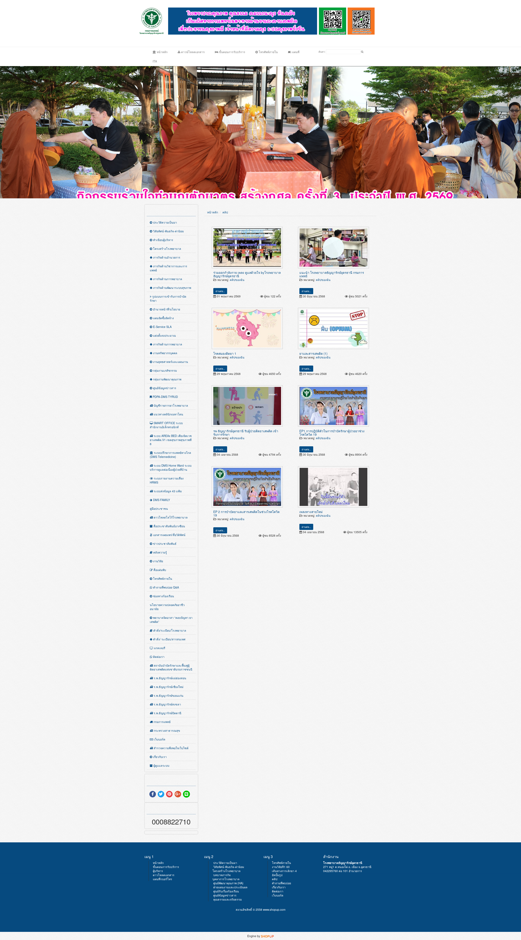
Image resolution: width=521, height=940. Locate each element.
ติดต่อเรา (158, 657)
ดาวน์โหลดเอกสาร (192, 52)
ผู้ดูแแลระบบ (161, 765)
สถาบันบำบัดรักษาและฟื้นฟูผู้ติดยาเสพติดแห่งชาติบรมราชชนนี (171, 667)
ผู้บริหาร (158, 871)
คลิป (225, 212)
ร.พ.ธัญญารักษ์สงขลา (167, 704)
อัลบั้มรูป (277, 875)
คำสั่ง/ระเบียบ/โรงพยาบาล (169, 630)
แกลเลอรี (159, 648)
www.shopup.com (274, 909)
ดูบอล (379, 21)
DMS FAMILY (161, 500)
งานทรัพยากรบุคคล (164, 353)
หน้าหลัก (161, 52)
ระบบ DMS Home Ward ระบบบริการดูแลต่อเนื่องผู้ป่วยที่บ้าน (171, 467)
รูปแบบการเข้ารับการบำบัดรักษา (168, 298)
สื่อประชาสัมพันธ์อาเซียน (169, 526)
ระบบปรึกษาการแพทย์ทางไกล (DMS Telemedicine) (170, 455)
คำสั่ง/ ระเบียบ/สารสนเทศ (168, 639)
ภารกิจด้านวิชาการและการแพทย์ (168, 268)
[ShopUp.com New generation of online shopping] (267, 936)
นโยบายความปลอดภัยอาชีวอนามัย (167, 607)
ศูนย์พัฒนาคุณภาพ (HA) (228, 883)
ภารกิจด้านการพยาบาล (167, 279)
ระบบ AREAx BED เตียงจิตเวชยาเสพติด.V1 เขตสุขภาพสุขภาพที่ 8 (171, 440)
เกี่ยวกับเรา (159, 757)
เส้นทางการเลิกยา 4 (284, 871)
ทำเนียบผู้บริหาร (162, 240)
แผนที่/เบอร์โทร (162, 879)
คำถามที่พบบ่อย (281, 883)
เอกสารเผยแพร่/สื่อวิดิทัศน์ (168, 535)
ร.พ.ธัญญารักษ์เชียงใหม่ (168, 687)
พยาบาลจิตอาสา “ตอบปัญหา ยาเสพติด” (171, 620)
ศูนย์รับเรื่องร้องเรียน (226, 891)
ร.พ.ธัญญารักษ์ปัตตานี (167, 713)
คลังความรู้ (159, 552)
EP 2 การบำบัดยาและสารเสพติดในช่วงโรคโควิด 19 (246, 513)
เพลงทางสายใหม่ (311, 511)
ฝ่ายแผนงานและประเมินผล (230, 887)
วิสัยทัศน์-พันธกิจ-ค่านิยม (168, 231)
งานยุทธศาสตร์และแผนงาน (170, 362)
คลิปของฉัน (237, 280)
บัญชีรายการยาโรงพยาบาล (170, 405)
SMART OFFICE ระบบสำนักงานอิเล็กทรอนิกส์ (166, 425)
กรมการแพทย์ (162, 722)
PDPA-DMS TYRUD (165, 397)
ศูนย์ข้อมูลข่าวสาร (164, 388)
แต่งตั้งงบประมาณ (164, 335)
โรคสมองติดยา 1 (224, 353)
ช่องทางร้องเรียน (163, 596)
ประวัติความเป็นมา (164, 222)
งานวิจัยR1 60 (281, 867)
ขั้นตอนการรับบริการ (231, 52)
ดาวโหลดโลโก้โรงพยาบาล (170, 517)
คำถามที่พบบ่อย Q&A (165, 587)
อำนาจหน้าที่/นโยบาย (166, 309)
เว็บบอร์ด (159, 739)
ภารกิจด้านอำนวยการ (166, 257)
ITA (155, 61)
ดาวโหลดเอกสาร (163, 875)
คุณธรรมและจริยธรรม (227, 899)
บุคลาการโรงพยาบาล (226, 879)
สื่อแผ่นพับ (159, 570)
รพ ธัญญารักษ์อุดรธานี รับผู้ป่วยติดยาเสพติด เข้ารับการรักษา (245, 433)
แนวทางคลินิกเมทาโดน (168, 414)
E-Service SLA (162, 327)
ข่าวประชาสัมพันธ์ (164, 544)
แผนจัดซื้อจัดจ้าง (163, 318)
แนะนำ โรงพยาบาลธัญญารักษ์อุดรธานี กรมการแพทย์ (331, 274)
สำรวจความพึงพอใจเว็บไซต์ (170, 748)
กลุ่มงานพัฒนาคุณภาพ (166, 379)
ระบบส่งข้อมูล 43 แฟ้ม (167, 491)
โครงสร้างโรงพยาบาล (166, 249)
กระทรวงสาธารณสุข (166, 730)
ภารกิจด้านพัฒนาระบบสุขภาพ (171, 288)
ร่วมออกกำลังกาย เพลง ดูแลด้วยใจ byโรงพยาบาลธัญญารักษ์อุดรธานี (247, 274)
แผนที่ (295, 52)
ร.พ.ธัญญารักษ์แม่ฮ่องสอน (169, 678)
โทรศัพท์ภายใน (268, 52)
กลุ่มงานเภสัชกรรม (164, 370)
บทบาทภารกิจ (222, 875)
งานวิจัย (157, 561)
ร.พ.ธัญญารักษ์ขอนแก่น (168, 695)
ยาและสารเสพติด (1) (313, 353)
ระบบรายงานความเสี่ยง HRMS (167, 480)
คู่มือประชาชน (159, 509)
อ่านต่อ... (220, 291)
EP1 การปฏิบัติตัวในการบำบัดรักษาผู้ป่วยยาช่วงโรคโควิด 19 (331, 433)
